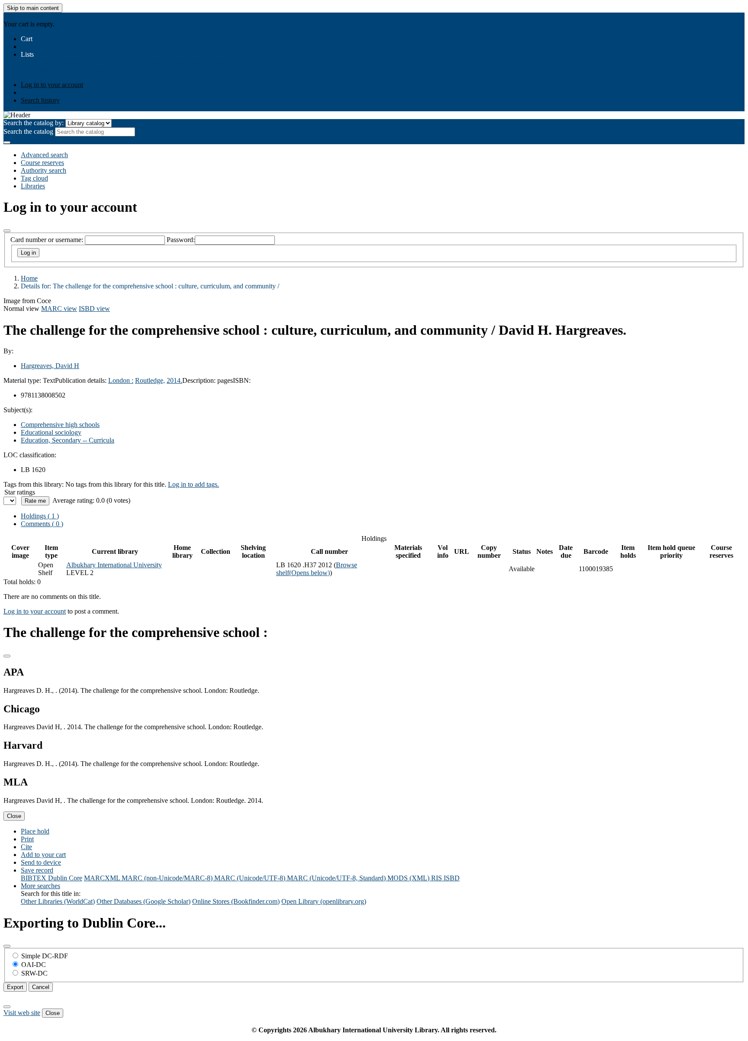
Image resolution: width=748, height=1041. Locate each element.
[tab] (42, 523)
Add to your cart (43, 854)
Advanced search (44, 154)
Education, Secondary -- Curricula (67, 440)
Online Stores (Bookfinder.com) (236, 901)
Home (29, 278)
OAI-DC (33, 964)
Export (15, 987)
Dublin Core (65, 878)
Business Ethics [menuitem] (75, 62)
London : (120, 380)
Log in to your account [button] (34, 611)
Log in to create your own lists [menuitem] (91, 70)
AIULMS (16, 16)
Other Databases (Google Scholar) (143, 901)
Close (14, 816)
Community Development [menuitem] (174, 62)
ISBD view (94, 308)
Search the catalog (28, 131)
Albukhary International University (114, 565)
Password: (181, 239)
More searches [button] (40, 885)
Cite (26, 846)
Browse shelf (316, 568)
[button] (26, 38)
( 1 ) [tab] (40, 516)
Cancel (40, 987)
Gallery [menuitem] (221, 62)
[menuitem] (36, 62)
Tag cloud (34, 178)
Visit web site (21, 1012)
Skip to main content (33, 8)
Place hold (35, 831)
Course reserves (42, 162)
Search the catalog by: (33, 122)
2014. (174, 380)
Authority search (43, 170)
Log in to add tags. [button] (193, 484)
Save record (37, 870)
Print (27, 839)
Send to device (41, 862)
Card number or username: (46, 239)
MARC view (59, 308)
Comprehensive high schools (60, 424)
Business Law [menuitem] (117, 62)
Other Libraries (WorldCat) (58, 901)
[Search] (6, 142)
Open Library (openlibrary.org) (323, 901)
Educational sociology (51, 432)
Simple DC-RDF (44, 956)
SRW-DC (34, 973)
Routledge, (150, 380)
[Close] (6, 231)
